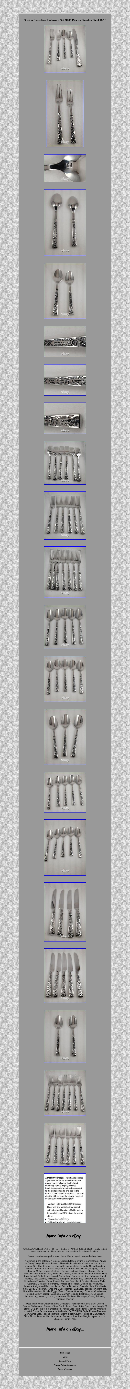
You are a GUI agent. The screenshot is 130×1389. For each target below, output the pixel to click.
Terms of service (65, 1369)
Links (65, 1357)
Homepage (65, 1353)
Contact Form (65, 1361)
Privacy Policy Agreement (65, 1365)
